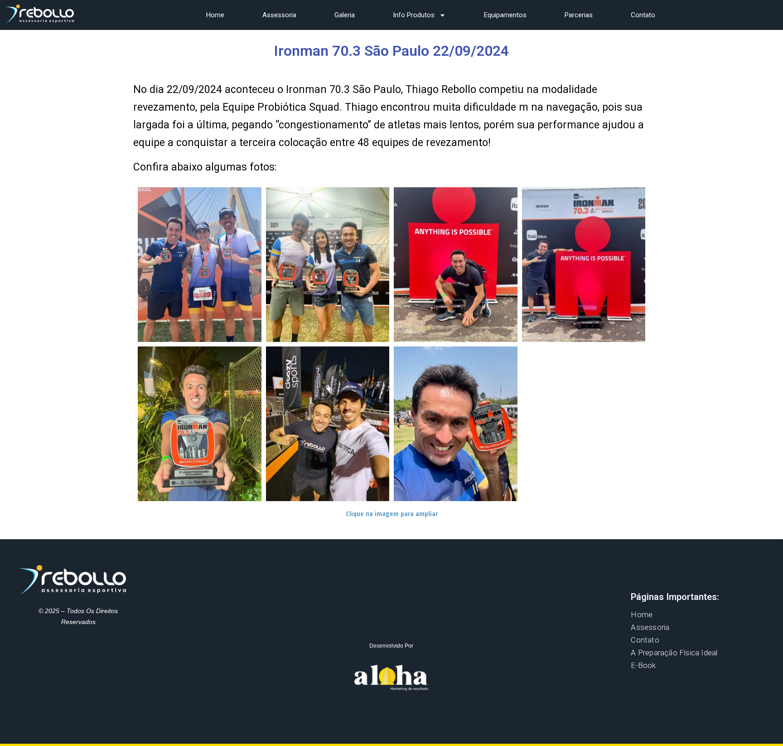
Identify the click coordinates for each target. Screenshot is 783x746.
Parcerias (579, 15)
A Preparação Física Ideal (674, 652)
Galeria (344, 15)
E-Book (643, 665)
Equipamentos (505, 15)
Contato (643, 15)
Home (215, 15)
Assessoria (279, 15)
